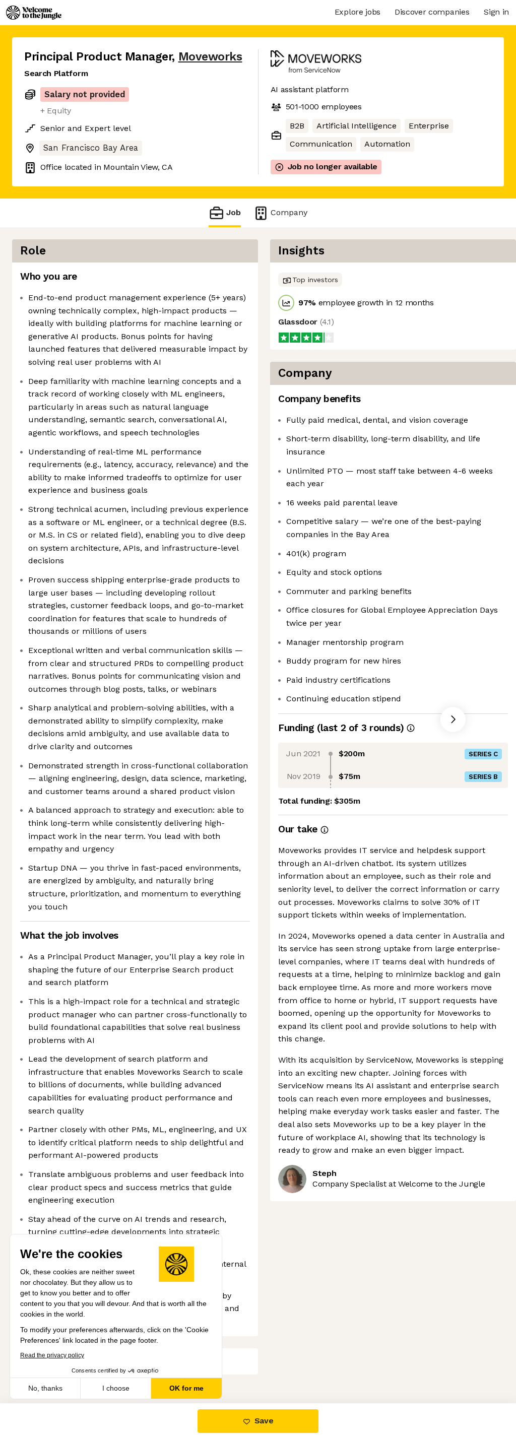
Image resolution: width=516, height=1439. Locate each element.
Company (289, 212)
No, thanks (45, 1388)
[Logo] (33, 13)
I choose (116, 1388)
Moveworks (210, 56)
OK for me (186, 1388)
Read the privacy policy (52, 1355)
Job (233, 212)
